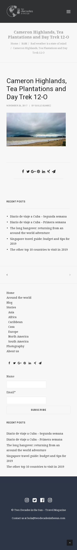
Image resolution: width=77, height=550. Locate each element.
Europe (13, 331)
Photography (15, 346)
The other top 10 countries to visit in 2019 (39, 249)
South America (18, 341)
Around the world (19, 297)
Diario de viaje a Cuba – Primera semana (38, 222)
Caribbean (15, 322)
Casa (11, 326)
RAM (24, 43)
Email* (11, 392)
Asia (11, 312)
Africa (12, 317)
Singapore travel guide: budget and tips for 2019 (40, 241)
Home (14, 43)
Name (10, 376)
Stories (11, 307)
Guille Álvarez (43, 106)
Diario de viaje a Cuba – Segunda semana (38, 216)
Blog (9, 302)
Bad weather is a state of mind (48, 43)
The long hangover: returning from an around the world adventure (36, 231)
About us (13, 351)
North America (18, 336)
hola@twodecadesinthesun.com (46, 518)
